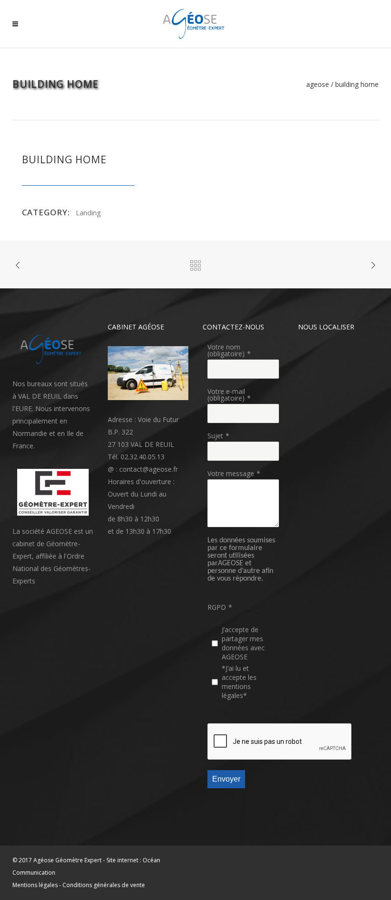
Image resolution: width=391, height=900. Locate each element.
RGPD (216, 607)
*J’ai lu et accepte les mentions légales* (239, 682)
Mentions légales (35, 885)
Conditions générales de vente (103, 885)
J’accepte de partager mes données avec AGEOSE (243, 643)
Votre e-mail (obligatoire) (226, 394)
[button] (52, 349)
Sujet (215, 435)
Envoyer (226, 779)
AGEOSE (317, 84)
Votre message (230, 473)
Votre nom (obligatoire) (226, 350)
